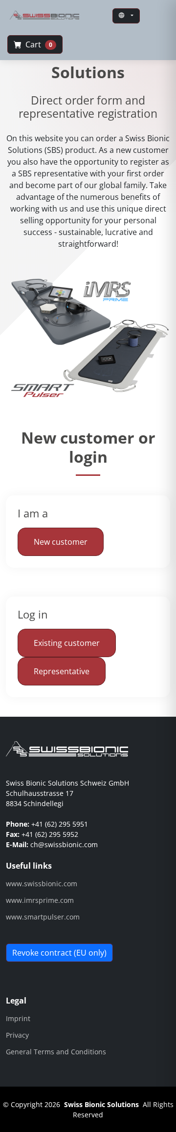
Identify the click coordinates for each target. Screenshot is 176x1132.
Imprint (18, 1018)
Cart (37, 44)
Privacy (17, 1035)
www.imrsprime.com (40, 900)
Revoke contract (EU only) (59, 952)
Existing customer (67, 643)
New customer (61, 541)
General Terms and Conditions (56, 1051)
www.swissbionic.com (41, 883)
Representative (61, 671)
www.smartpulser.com (43, 917)
